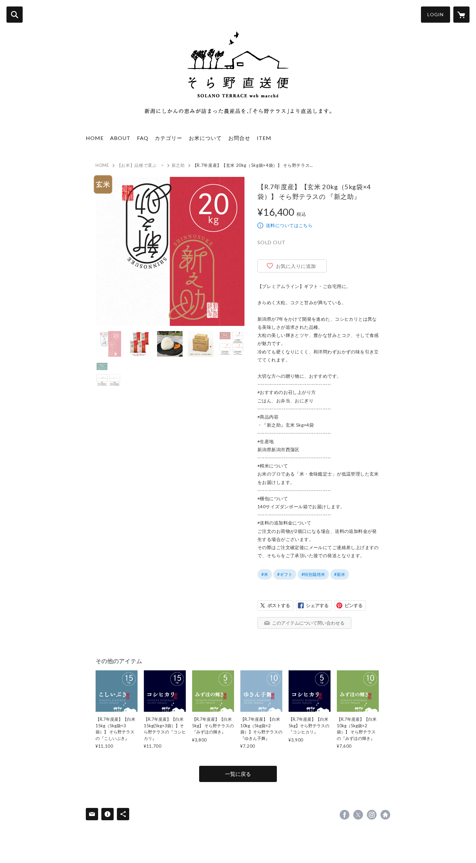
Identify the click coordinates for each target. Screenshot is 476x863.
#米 (264, 574)
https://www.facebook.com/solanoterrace (344, 815)
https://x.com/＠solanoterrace (358, 815)
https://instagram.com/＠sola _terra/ (372, 815)
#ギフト (284, 574)
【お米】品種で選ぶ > (140, 165)
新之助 (178, 165)
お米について (205, 138)
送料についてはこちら (289, 225)
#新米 (339, 574)
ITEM (264, 138)
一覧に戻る (238, 774)
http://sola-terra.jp (385, 815)
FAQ (142, 138)
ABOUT (120, 138)
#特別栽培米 (313, 574)
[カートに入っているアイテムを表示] (461, 14)
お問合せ (239, 138)
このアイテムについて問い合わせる (308, 623)
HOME (95, 138)
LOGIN (435, 14)
